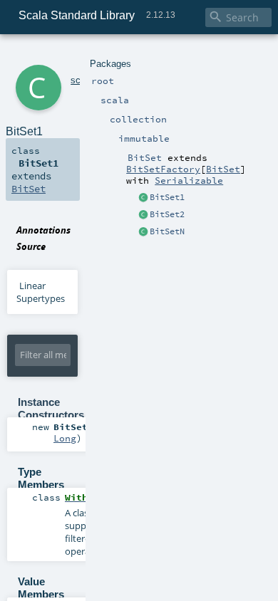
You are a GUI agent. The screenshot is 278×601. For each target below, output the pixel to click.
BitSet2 (167, 214)
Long (64, 438)
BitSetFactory (163, 168)
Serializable (189, 180)
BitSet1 (167, 197)
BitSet (223, 168)
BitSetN (167, 231)
